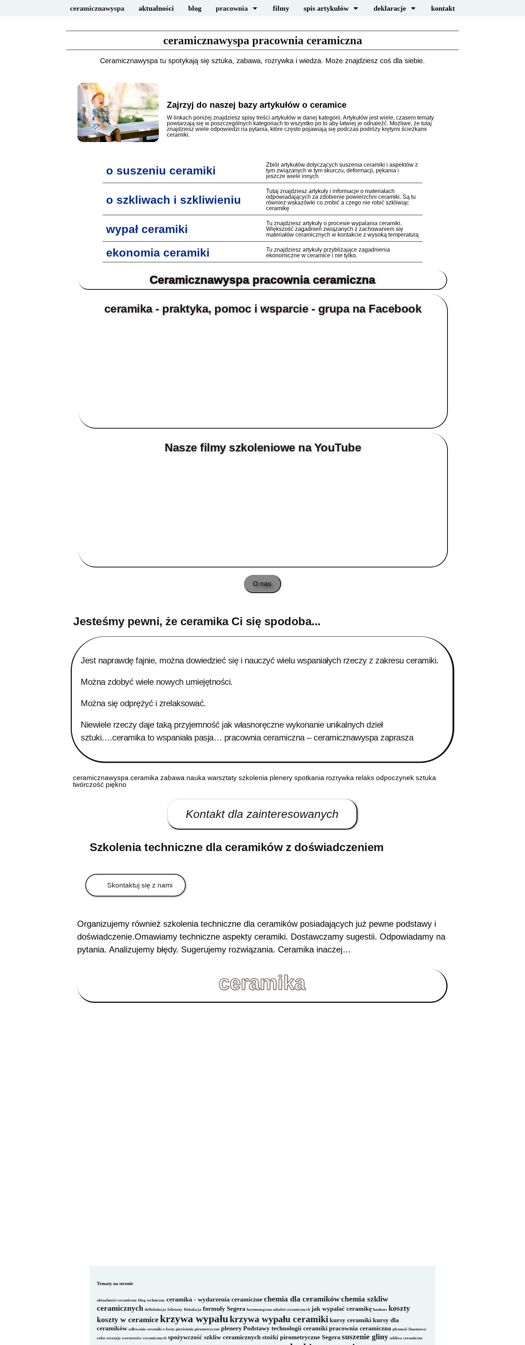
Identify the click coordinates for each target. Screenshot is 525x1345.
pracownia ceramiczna (360, 1328)
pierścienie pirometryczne (198, 1329)
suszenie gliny (365, 1336)
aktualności (156, 8)
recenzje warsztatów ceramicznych (136, 1338)
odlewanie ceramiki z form (151, 1329)
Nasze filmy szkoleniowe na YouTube (263, 447)
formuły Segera (224, 1308)
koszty (399, 1308)
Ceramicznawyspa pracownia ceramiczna (262, 279)
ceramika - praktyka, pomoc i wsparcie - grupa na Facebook (263, 308)
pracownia (232, 8)
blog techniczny (151, 1300)
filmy (281, 8)
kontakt (443, 8)
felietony (175, 1309)
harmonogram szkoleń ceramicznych (278, 1309)
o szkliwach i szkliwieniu (173, 199)
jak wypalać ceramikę (341, 1308)
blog (194, 8)
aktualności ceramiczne (117, 1300)
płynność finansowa (409, 1329)
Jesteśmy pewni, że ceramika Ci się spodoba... (197, 621)
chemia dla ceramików (302, 1298)
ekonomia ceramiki (158, 252)
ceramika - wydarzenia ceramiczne (214, 1299)
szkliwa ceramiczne (406, 1338)
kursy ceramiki (350, 1320)
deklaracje (390, 8)
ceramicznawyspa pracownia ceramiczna (262, 40)
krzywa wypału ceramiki (279, 1319)
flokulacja (192, 1309)
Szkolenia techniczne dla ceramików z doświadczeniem (237, 847)
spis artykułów (326, 8)
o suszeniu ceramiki (161, 170)
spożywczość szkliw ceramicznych (214, 1337)
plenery (231, 1328)
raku (101, 1338)
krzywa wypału (194, 1318)
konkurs (380, 1309)
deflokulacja (155, 1309)
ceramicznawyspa (97, 8)
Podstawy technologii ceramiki (285, 1328)
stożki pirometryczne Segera (301, 1337)
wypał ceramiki (147, 229)
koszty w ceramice (128, 1319)
